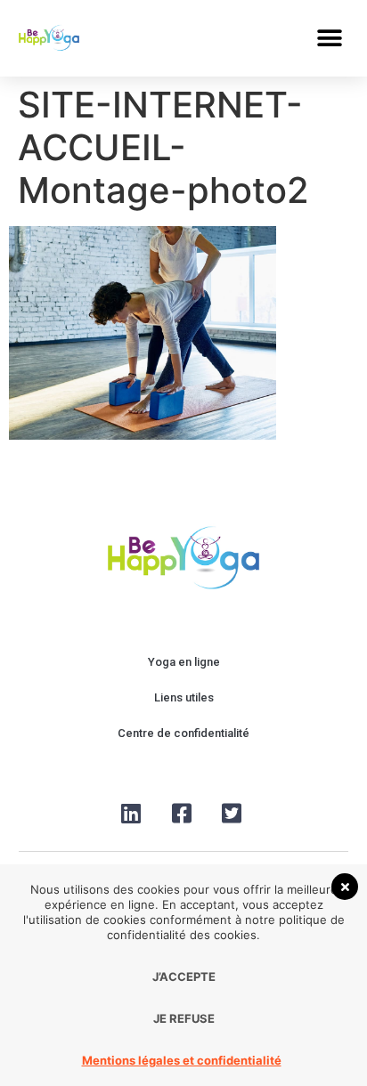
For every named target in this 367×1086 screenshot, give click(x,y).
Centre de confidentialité (183, 733)
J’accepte (184, 976)
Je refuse (184, 1018)
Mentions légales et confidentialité (181, 1060)
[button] (329, 38)
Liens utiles (184, 697)
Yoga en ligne (184, 662)
